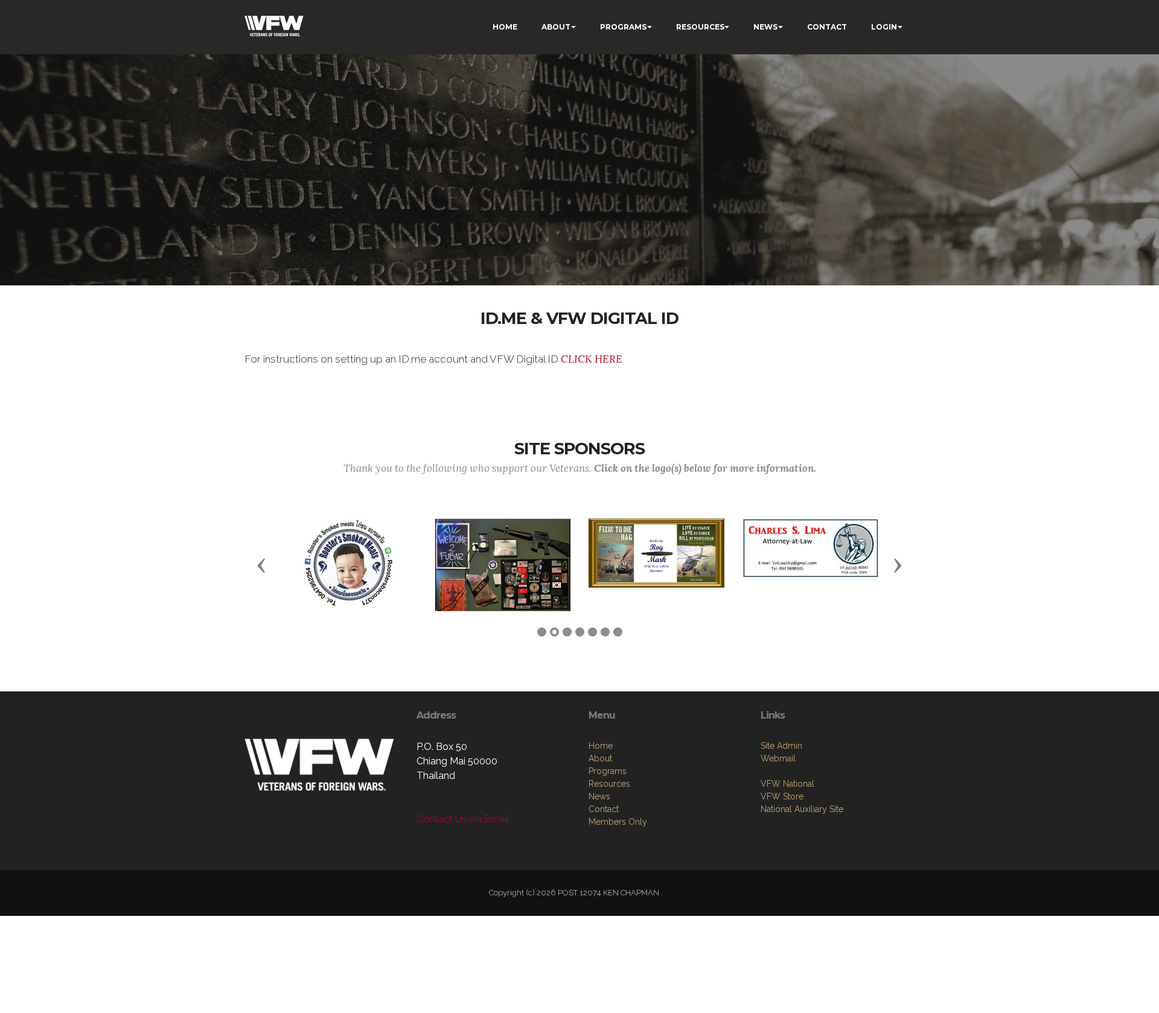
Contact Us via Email (463, 819)
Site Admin (781, 746)
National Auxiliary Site (802, 809)
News (599, 796)
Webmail (778, 758)
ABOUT (555, 26)
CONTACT (827, 26)
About (600, 758)
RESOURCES (700, 26)
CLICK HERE (591, 359)
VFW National (787, 784)
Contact (604, 809)
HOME (505, 26)
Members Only (618, 822)
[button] (261, 565)
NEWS (765, 26)
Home (601, 746)
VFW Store (782, 796)
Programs (608, 771)
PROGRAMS (623, 26)
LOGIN (884, 26)
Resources (609, 784)
